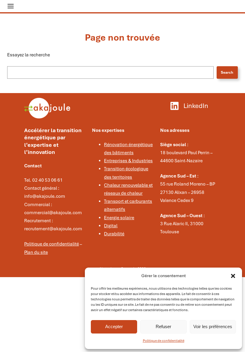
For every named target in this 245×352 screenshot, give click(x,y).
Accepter (114, 326)
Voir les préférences (212, 326)
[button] (233, 276)
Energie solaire (119, 218)
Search (227, 72)
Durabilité (114, 234)
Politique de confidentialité (163, 341)
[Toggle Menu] (10, 6)
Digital (110, 226)
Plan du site (36, 252)
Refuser (163, 326)
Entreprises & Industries (128, 161)
